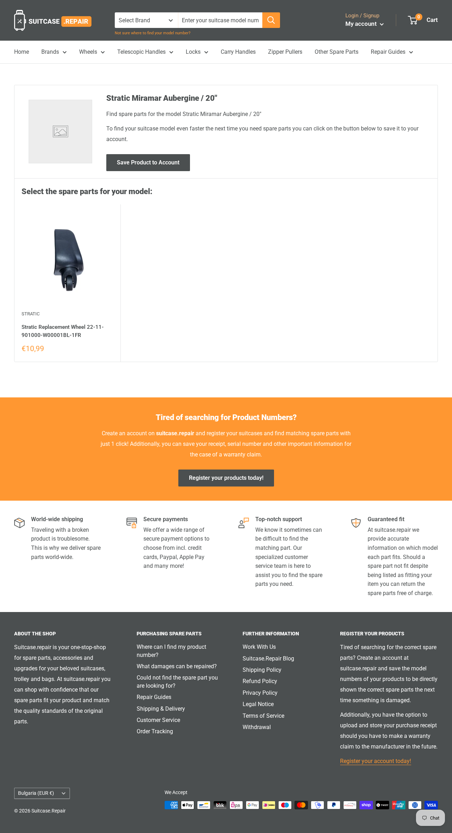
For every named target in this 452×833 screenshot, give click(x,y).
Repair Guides (388, 51)
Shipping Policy (262, 669)
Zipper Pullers (285, 51)
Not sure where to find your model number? (152, 33)
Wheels (88, 51)
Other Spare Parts (336, 51)
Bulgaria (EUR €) (36, 793)
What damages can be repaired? (177, 666)
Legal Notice (258, 704)
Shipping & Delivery (161, 708)
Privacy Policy (260, 692)
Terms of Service (263, 715)
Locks (193, 51)
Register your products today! (226, 477)
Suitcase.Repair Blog (268, 658)
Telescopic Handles (141, 51)
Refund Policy (260, 681)
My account (361, 23)
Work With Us (259, 646)
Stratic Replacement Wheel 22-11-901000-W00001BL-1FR (63, 331)
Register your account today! (375, 761)
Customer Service (158, 720)
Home (21, 51)
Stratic (31, 313)
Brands (50, 51)
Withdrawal (257, 727)
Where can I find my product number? (171, 650)
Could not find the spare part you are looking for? (177, 681)
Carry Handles (238, 51)
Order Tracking (155, 731)
